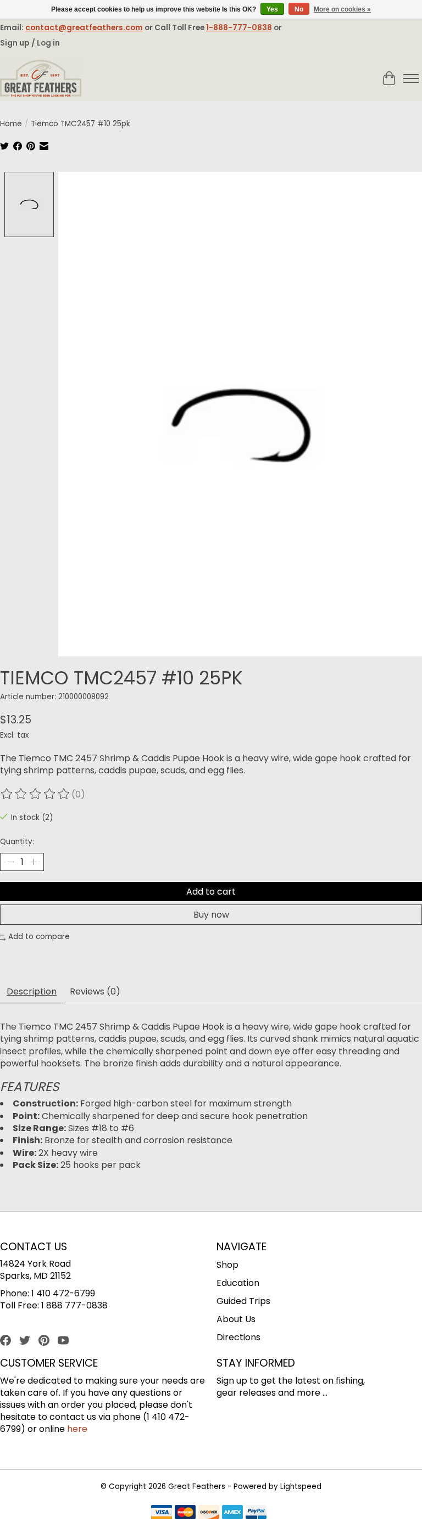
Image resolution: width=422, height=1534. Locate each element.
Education (237, 1283)
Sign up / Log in (30, 42)
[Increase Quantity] (33, 862)
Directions (238, 1337)
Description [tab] (32, 991)
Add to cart (211, 891)
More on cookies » (342, 9)
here (77, 1429)
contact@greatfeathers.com (84, 27)
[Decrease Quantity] (10, 862)
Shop (227, 1264)
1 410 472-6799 (63, 1293)
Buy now (211, 914)
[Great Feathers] (40, 78)
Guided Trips (243, 1301)
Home (11, 124)
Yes (272, 9)
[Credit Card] (208, 1514)
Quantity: (17, 841)
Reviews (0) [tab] (95, 991)
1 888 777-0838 (74, 1305)
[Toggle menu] (411, 78)
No (299, 9)
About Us (236, 1319)
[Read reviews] (35, 794)
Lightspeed (300, 1486)
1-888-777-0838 (239, 27)
